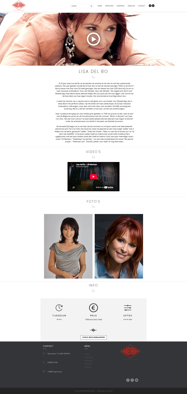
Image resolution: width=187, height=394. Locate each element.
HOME (87, 354)
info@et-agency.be (55, 371)
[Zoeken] (91, 6)
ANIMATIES (88, 361)
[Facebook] (128, 380)
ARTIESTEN (89, 357)
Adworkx (109, 391)
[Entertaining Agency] (150, 5)
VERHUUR (88, 364)
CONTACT (88, 367)
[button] (93, 39)
